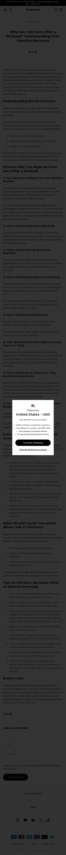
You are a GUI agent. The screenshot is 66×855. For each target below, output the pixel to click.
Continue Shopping (33, 442)
